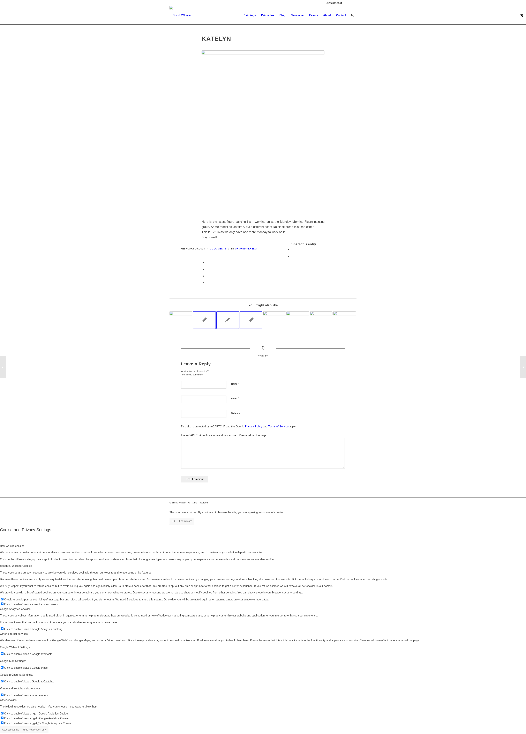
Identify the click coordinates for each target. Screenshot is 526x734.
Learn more (185, 521)
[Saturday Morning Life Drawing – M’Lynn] (523, 367)
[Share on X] (292, 256)
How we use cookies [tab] (12, 545)
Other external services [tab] (14, 633)
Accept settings (10, 729)
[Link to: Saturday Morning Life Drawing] (181, 319)
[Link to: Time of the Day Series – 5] (204, 320)
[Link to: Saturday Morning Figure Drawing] (297, 317)
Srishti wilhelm (246, 248)
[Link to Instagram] (353, 3)
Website (235, 413)
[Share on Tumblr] (207, 269)
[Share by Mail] (207, 282)
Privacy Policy (253, 426)
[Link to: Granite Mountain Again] (344, 320)
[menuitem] (249, 15)
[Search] (352, 15)
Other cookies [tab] (8, 700)
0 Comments (218, 248)
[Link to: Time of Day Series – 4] (227, 320)
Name (235, 383)
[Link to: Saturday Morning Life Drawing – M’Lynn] (274, 317)
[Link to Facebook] (347, 3)
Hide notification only (34, 729)
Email (235, 398)
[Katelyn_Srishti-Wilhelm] (263, 132)
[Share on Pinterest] (207, 262)
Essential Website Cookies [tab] (16, 565)
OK (173, 521)
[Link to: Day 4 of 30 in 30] (251, 320)
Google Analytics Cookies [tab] (15, 609)
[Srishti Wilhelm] (180, 15)
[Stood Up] (3, 367)
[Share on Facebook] (292, 249)
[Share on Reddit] (207, 276)
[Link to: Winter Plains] (321, 319)
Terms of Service (278, 426)
